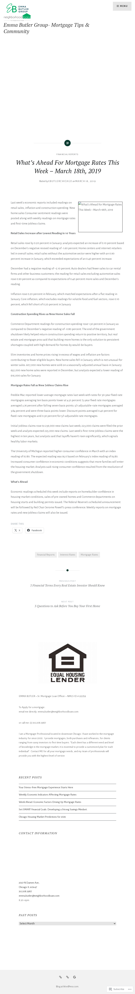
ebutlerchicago (60, 181)
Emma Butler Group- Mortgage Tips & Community (47, 28)
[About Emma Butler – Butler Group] (60, 977)
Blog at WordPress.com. (67, 986)
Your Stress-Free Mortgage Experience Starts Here (46, 787)
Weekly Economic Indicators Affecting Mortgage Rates (47, 794)
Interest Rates (67, 554)
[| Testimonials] (74, 977)
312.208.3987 (25, 891)
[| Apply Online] (67, 977)
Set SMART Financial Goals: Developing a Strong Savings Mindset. (53, 809)
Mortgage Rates (89, 554)
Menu (124, 6)
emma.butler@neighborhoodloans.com (39, 895)
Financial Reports (67, 154)
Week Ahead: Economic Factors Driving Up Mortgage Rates (50, 802)
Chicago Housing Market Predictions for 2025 (42, 817)
